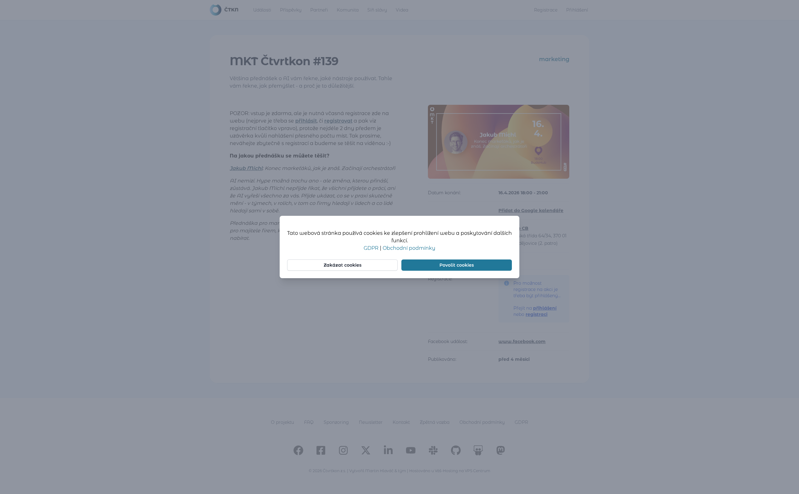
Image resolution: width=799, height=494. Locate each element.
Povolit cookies (456, 265)
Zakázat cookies (342, 265)
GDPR (372, 248)
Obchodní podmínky (409, 248)
